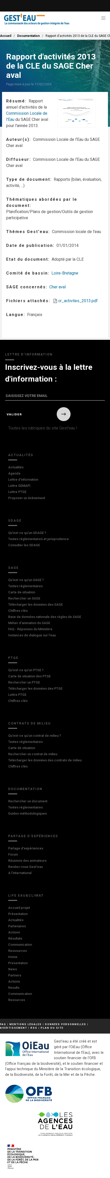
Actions (14, 932)
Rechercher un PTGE (24, 682)
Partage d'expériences (33, 836)
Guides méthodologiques (27, 813)
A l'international (19, 873)
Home (12, 957)
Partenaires (17, 926)
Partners (14, 975)
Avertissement (13, 1027)
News (12, 969)
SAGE (13, 568)
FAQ (3, 1024)
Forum (13, 854)
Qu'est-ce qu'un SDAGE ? (27, 533)
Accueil (5, 36)
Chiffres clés (18, 611)
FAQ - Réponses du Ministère (30, 629)
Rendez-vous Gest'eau (25, 867)
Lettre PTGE (17, 492)
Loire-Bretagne (64, 273)
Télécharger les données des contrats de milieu (45, 760)
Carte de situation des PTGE (29, 676)
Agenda (14, 473)
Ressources (17, 951)
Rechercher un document (27, 801)
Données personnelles (65, 1024)
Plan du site (52, 1027)
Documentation (28, 36)
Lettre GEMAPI (19, 486)
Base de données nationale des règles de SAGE (44, 617)
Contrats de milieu (29, 723)
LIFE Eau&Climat (26, 895)
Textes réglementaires (25, 586)
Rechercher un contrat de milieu (32, 754)
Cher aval (57, 287)
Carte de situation (21, 592)
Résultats (15, 938)
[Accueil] (36, 19)
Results (13, 988)
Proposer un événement (26, 498)
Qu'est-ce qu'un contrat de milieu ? (34, 736)
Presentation (18, 963)
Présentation (18, 914)
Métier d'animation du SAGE (29, 623)
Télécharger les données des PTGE (35, 688)
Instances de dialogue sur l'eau (32, 635)
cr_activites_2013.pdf (78, 300)
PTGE (13, 658)
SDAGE (14, 520)
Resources (16, 1000)
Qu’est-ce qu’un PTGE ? (25, 670)
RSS (33, 1027)
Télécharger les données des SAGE (35, 604)
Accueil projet (19, 908)
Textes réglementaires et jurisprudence (38, 539)
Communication (20, 944)
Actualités (20, 455)
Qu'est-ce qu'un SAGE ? (26, 580)
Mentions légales (25, 1024)
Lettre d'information (23, 479)
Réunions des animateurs (27, 861)
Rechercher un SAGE (24, 598)
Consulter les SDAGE (24, 545)
